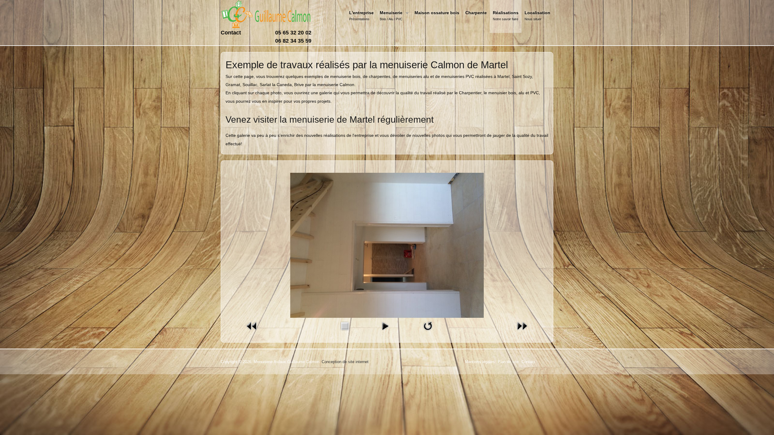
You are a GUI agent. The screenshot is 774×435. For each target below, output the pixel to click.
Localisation (537, 12)
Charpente (476, 12)
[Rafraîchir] (428, 325)
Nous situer (533, 19)
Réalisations (506, 12)
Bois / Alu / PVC (391, 19)
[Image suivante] (522, 325)
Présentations (359, 19)
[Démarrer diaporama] (385, 325)
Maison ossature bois (437, 12)
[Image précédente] (252, 325)
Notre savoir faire (505, 19)
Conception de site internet (345, 361)
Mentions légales (480, 361)
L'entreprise (361, 12)
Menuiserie (391, 12)
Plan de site (508, 361)
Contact (231, 33)
